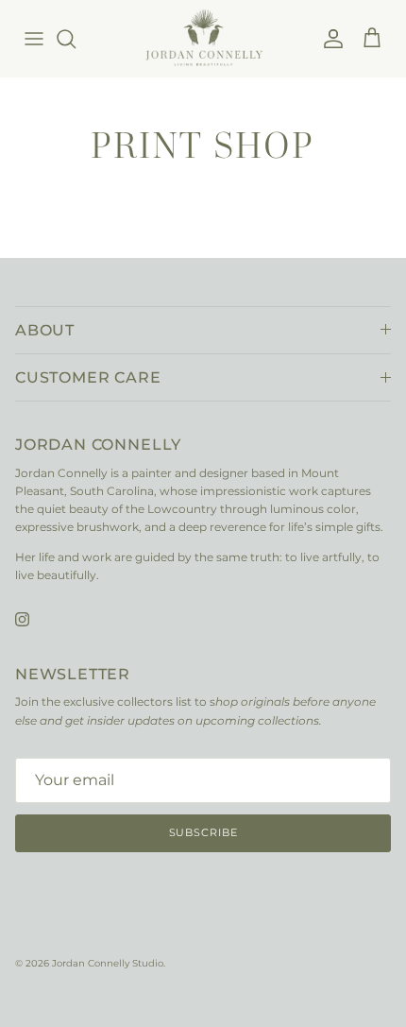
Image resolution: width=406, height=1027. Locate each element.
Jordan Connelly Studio (107, 963)
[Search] (75, 39)
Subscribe (203, 832)
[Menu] (34, 39)
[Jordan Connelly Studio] (203, 38)
